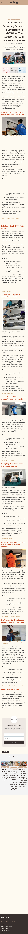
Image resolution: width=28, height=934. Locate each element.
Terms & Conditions (5, 930)
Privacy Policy (4, 928)
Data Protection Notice (6, 926)
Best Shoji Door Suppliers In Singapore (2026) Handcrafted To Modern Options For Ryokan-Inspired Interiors (14, 781)
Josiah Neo (19, 43)
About (2, 924)
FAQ (2, 932)
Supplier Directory (14, 19)
